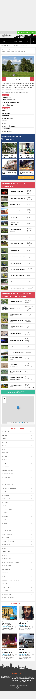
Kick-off (4, 491)
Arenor (4, 435)
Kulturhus (5, 502)
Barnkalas (5, 446)
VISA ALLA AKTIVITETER (17, 392)
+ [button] (4, 398)
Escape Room (6, 467)
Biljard (4, 449)
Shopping (5, 555)
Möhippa (4, 523)
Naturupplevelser (7, 534)
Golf (3, 481)
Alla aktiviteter (9, 598)
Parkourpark (6, 544)
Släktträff (5, 573)
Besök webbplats (9, 100)
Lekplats (4, 513)
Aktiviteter (15, 45)
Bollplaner (5, 456)
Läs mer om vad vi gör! (27, 680)
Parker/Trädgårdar (8, 541)
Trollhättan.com (5, 45)
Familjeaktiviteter (7, 470)
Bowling (4, 460)
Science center (6, 552)
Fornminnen (6, 477)
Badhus (4, 442)
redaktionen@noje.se (22, 685)
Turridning (5, 590)
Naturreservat (6, 530)
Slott (3, 576)
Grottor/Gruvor (7, 484)
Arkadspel (5, 438)
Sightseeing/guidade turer (10, 562)
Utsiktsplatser (6, 594)
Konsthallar (6, 495)
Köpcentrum (6, 499)
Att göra (18, 41)
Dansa (4, 463)
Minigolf (4, 520)
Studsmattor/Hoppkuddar (10, 580)
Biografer (5, 453)
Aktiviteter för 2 (7, 431)
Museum (4, 527)
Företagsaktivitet (7, 474)
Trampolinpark (6, 587)
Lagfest (4, 506)
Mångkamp (5, 516)
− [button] (4, 401)
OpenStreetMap (20, 422)
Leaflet (8, 422)
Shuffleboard (6, 559)
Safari (4, 548)
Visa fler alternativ (25, 178)
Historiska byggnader (9, 488)
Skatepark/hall (6, 569)
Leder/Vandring (7, 509)
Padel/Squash (6, 537)
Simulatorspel (6, 566)
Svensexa (4, 583)
